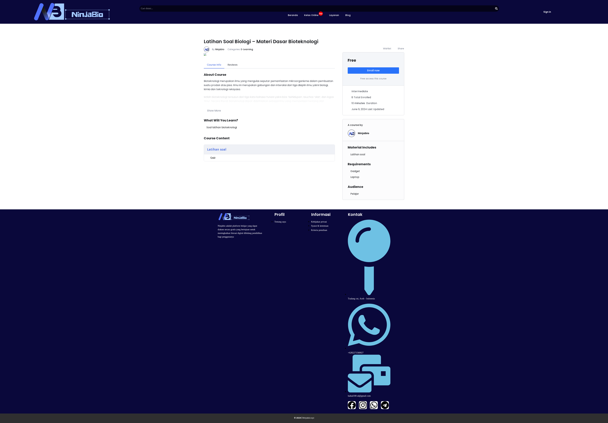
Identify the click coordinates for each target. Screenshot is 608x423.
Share (401, 48)
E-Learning (247, 49)
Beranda (293, 15)
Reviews (233, 65)
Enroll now (373, 70)
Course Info (214, 65)
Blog (348, 15)
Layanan (334, 15)
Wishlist (387, 48)
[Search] (496, 8)
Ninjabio (219, 49)
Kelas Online (313, 14)
